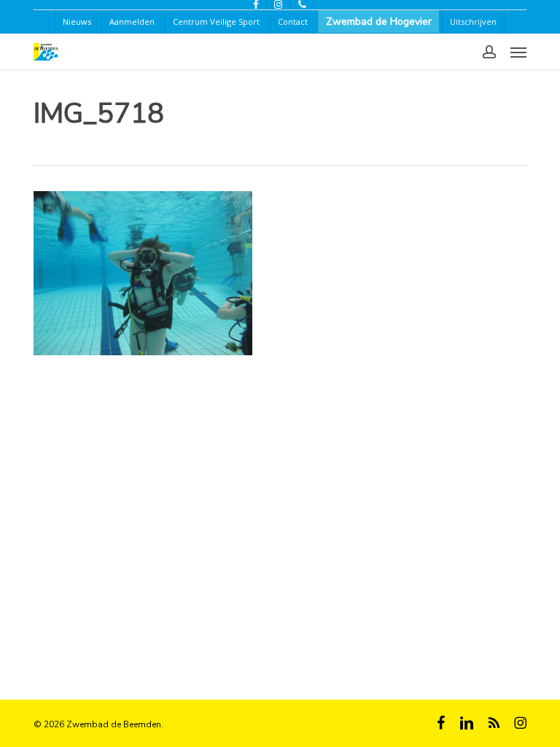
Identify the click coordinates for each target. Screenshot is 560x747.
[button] (518, 51)
